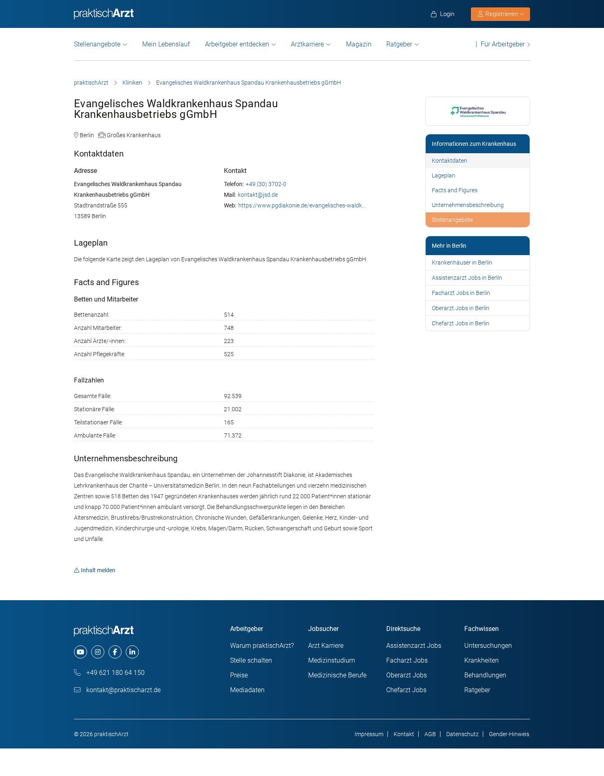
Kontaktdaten (449, 160)
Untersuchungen (488, 645)
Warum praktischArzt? (262, 645)
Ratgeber (399, 44)
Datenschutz (462, 734)
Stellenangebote (97, 44)
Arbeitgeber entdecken (237, 44)
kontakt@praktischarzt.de (123, 690)
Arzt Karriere (325, 645)
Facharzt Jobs (407, 660)
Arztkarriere (307, 44)
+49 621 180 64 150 (115, 673)
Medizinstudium (331, 660)
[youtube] (80, 652)
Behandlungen (485, 675)
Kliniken (132, 82)
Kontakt (404, 734)
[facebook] (115, 652)
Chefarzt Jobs (406, 690)
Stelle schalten (251, 660)
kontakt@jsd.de (258, 194)
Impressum (369, 734)
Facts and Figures (454, 190)
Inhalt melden (98, 570)
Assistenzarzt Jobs (413, 645)
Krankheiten (481, 660)
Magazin (358, 44)
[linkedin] (132, 652)
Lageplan (443, 175)
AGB (430, 734)
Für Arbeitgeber (503, 44)
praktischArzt (91, 82)
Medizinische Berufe (337, 675)
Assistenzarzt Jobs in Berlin (467, 277)
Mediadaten (247, 690)
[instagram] (97, 652)
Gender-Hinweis (509, 734)
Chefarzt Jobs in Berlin (460, 323)
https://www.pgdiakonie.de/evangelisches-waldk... (302, 205)
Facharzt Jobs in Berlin (461, 293)
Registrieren (501, 14)
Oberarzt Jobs (406, 675)
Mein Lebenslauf (166, 44)
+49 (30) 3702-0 (266, 184)
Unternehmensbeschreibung (468, 205)
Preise (239, 675)
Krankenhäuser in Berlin (462, 262)
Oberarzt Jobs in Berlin (460, 308)
